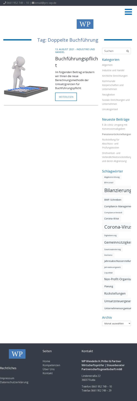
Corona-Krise (111, 218)
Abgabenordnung (111, 177)
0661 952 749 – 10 (17, 3)
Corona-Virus (118, 227)
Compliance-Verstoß (113, 212)
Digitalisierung (110, 235)
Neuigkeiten (108, 94)
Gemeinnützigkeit (118, 242)
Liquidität (108, 273)
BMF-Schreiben (112, 199)
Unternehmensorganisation (119, 308)
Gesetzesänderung (112, 249)
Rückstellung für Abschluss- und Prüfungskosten (110, 143)
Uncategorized (110, 109)
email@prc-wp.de (45, 3)
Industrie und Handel (113, 70)
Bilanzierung (118, 190)
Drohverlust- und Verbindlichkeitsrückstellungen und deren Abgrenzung (118, 157)
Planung (108, 286)
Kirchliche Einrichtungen (114, 75)
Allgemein (107, 64)
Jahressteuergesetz (112, 267)
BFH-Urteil (108, 182)
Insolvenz (108, 255)
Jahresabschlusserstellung (118, 261)
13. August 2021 (64, 49)
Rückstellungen (115, 293)
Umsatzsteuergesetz (118, 301)
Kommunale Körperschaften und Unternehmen (112, 85)
